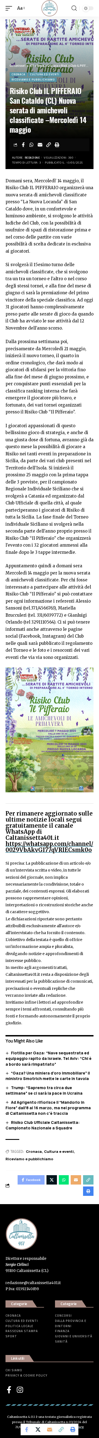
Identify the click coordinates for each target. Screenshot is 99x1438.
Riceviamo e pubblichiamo (33, 79)
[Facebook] (9, 1390)
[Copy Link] (49, 144)
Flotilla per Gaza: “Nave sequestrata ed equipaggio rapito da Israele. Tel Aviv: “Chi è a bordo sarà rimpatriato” (49, 1058)
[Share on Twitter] (38, 1429)
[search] (74, 8)
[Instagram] (19, 1390)
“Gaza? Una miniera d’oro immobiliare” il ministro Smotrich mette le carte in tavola (48, 1075)
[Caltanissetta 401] (49, 8)
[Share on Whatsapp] (31, 144)
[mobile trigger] (10, 8)
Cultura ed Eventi (44, 74)
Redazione (32, 158)
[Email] (40, 144)
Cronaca (18, 74)
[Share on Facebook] (23, 144)
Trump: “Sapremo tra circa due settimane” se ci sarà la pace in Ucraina (44, 1090)
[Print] (57, 144)
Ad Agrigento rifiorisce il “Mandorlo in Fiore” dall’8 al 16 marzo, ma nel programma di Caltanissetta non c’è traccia (48, 1108)
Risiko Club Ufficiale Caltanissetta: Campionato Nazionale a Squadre (43, 1125)
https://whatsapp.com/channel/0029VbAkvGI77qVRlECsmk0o (49, 846)
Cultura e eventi (59, 1151)
